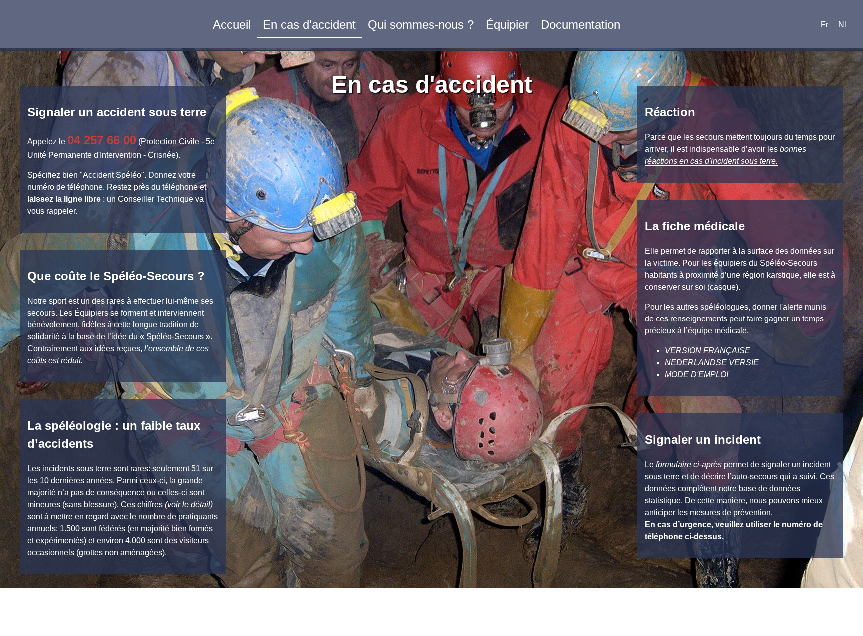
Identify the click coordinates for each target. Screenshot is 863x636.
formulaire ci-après (689, 464)
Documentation (580, 24)
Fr (824, 24)
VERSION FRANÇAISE (707, 350)
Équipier (507, 24)
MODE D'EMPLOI (696, 374)
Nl (842, 24)
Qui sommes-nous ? (421, 24)
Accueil (232, 24)
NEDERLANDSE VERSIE (712, 362)
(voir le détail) (189, 504)
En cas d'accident (309, 24)
